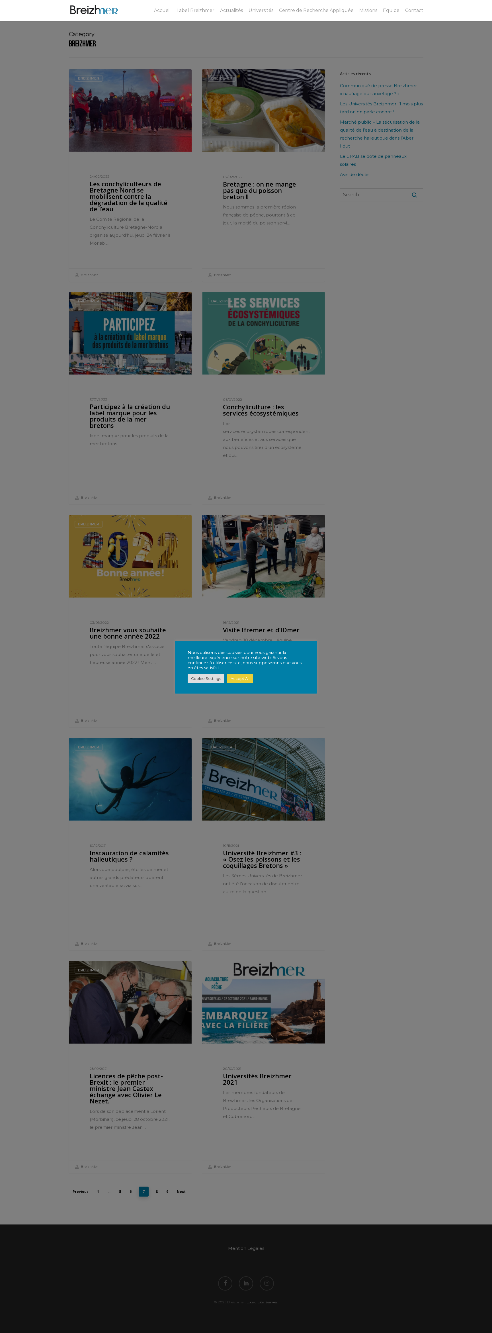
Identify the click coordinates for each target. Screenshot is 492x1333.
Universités (261, 10)
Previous (81, 1191)
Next (181, 1191)
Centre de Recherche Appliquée (316, 10)
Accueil (162, 10)
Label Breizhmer (195, 10)
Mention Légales (246, 1248)
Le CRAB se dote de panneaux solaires (373, 160)
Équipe (391, 10)
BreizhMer (89, 275)
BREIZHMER (88, 78)
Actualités (231, 10)
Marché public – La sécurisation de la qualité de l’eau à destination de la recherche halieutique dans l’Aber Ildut (380, 134)
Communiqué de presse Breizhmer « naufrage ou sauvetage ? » (378, 89)
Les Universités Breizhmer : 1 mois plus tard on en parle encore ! (381, 108)
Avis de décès (354, 174)
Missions (368, 10)
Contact (414, 10)
